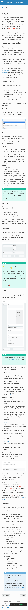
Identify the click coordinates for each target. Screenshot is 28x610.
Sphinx (9, 605)
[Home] (2, 7)
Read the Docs (5, 607)
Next (22, 595)
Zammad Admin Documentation (15, 2)
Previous (6, 595)
